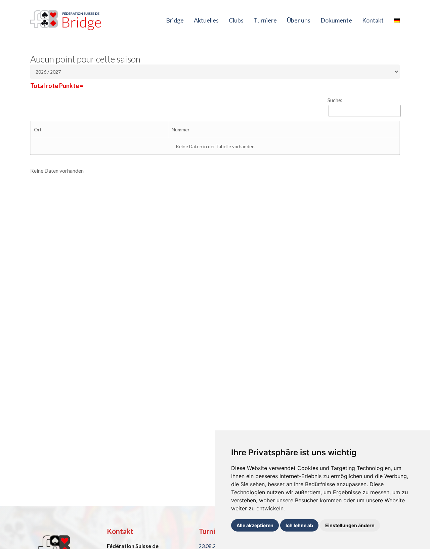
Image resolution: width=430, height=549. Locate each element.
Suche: (335, 100)
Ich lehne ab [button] (299, 525)
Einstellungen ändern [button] (350, 525)
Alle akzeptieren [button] (254, 525)
